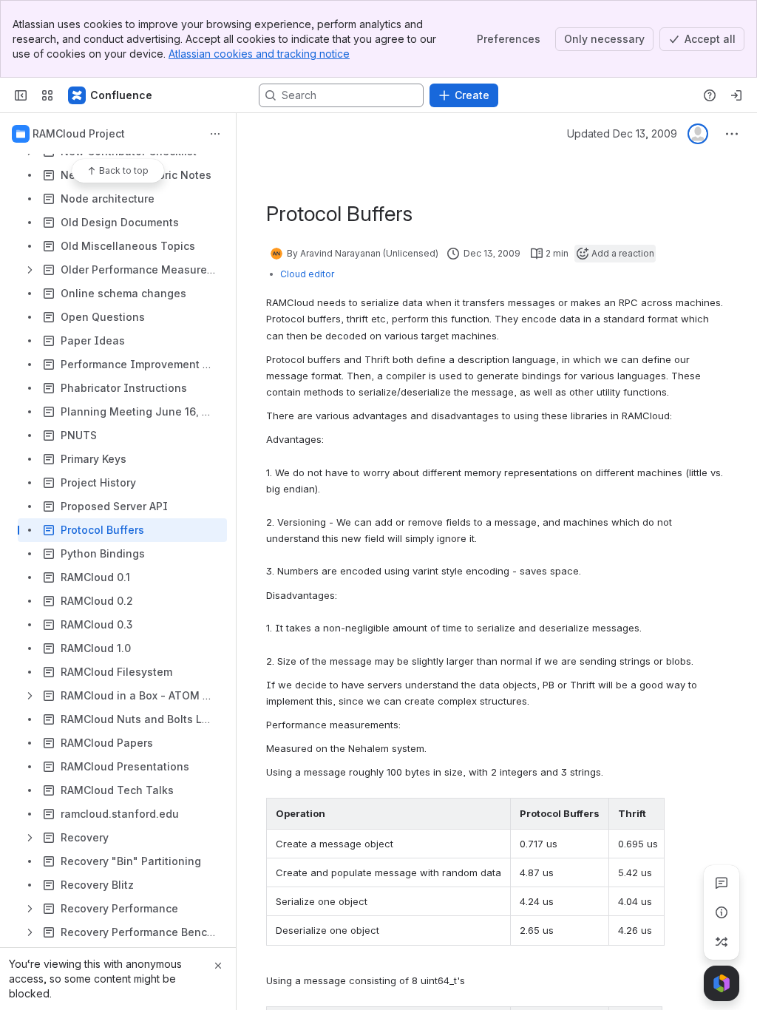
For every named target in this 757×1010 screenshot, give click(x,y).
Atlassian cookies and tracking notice (259, 53)
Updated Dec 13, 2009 (622, 133)
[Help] (710, 95)
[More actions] (215, 134)
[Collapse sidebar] (21, 95)
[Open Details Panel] (721, 912)
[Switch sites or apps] (47, 95)
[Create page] (721, 942)
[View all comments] (721, 883)
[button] (495, 813)
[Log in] (736, 95)
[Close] (218, 966)
